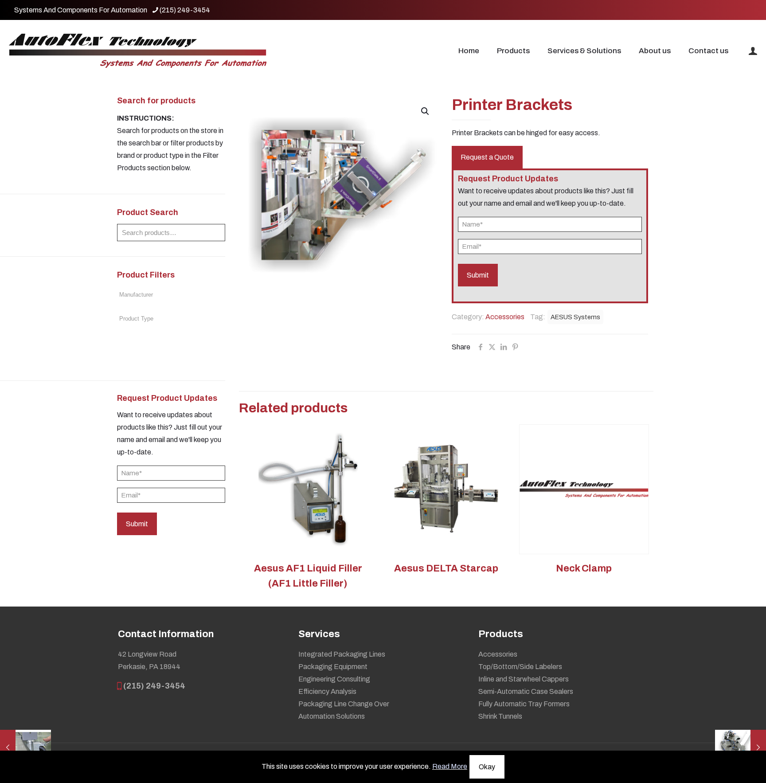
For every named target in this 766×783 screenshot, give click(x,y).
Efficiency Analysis (327, 691)
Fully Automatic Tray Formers (524, 704)
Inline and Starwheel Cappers (523, 679)
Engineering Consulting (334, 679)
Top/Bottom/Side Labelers (520, 666)
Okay (487, 767)
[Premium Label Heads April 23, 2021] (740, 747)
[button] (425, 111)
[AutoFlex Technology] (137, 51)
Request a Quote (487, 157)
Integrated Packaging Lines (341, 654)
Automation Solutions (331, 716)
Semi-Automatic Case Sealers (525, 691)
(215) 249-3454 (185, 10)
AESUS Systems (575, 317)
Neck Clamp (584, 568)
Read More (449, 766)
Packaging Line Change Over (343, 704)
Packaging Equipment (332, 666)
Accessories (504, 317)
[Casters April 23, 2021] (25, 747)
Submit (137, 524)
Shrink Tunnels (500, 716)
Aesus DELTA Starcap (446, 568)
